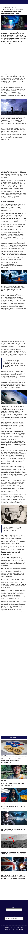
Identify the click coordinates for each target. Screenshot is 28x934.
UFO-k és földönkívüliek (6, 7)
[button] (24, 2)
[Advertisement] (14, 59)
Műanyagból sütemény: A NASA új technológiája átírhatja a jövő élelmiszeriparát (11, 760)
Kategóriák (14, 916)
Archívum (14, 907)
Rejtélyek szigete (5, 1)
